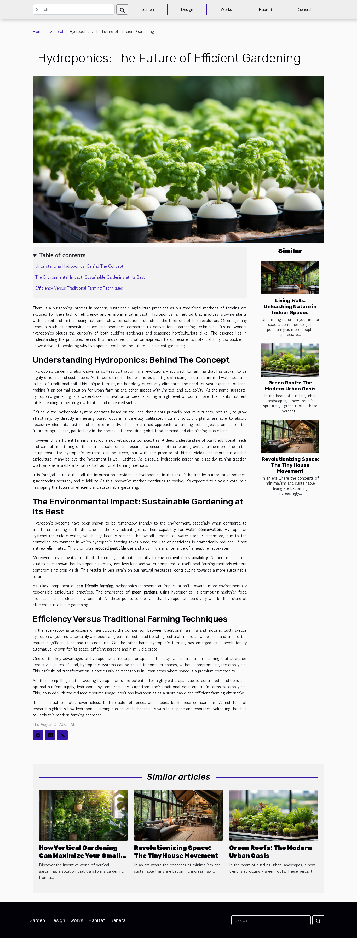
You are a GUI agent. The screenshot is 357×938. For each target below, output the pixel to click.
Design (187, 9)
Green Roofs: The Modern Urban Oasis (290, 386)
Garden (147, 9)
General (305, 9)
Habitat (265, 9)
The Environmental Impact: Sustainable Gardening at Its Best (90, 277)
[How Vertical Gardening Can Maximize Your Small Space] (83, 815)
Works (226, 9)
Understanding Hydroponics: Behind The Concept (79, 266)
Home (38, 31)
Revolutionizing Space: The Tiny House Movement (290, 465)
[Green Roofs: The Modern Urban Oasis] (290, 360)
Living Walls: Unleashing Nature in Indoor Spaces (290, 306)
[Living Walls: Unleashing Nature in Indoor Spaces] (290, 277)
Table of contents (62, 255)
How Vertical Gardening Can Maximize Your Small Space (79, 855)
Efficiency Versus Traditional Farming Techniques (79, 288)
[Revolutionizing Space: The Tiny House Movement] (290, 436)
